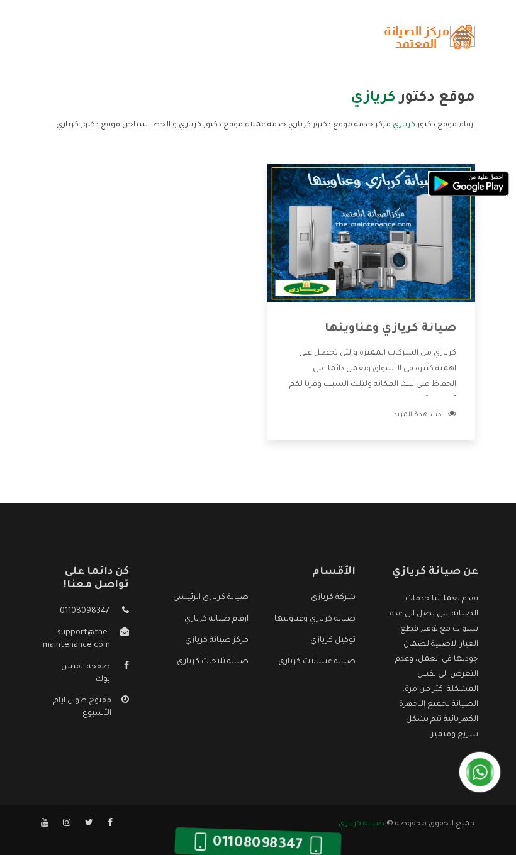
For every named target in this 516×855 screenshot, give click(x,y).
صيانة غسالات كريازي (317, 662)
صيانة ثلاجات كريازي (213, 662)
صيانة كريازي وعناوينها (390, 329)
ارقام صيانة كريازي (216, 619)
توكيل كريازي (333, 640)
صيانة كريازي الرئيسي (211, 597)
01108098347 (84, 611)
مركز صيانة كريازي (217, 640)
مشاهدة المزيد (417, 415)
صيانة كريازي (361, 824)
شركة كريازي (333, 597)
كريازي (404, 125)
